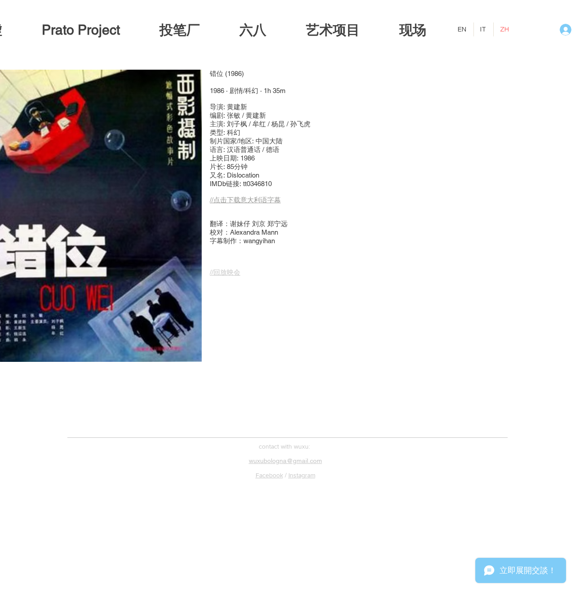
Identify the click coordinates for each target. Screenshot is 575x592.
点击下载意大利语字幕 (247, 200)
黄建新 (237, 107)
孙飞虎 (300, 124)
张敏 (233, 115)
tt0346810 (257, 183)
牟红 (259, 124)
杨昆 (278, 124)
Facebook (269, 475)
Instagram (301, 475)
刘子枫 (237, 124)
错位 (216, 73)
